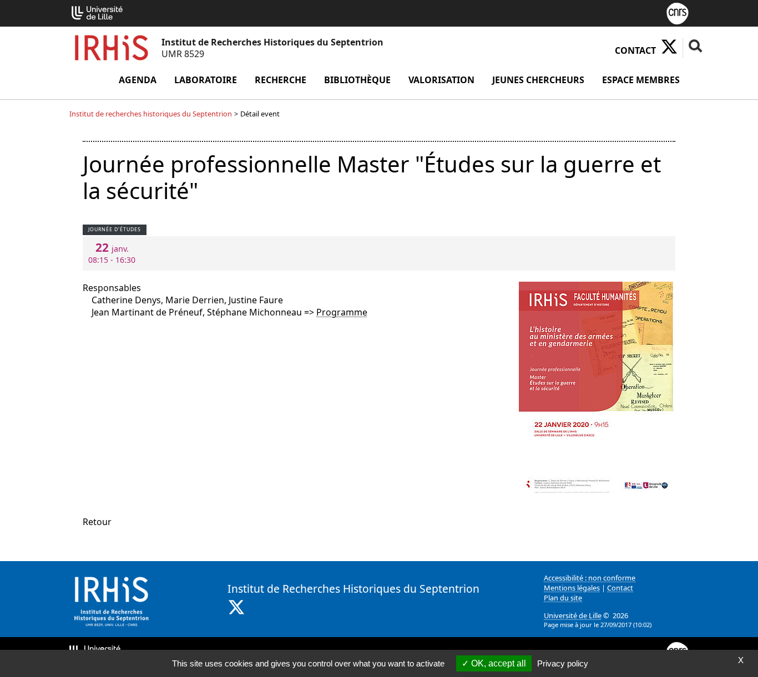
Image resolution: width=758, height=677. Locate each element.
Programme (341, 312)
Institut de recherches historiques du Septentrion (150, 114)
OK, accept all (497, 663)
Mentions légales (572, 588)
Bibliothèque (357, 80)
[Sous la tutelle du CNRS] (677, 12)
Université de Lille (573, 615)
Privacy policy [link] (562, 663)
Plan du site (563, 598)
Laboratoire (205, 80)
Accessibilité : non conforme (589, 578)
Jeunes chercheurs (538, 80)
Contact (635, 50)
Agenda (137, 80)
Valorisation (441, 80)
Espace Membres (641, 80)
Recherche (280, 80)
